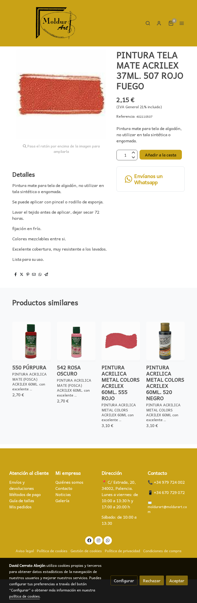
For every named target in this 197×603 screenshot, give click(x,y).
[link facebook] (89, 540)
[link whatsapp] (108, 540)
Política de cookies (52, 550)
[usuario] (159, 23)
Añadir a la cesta (160, 154)
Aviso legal (25, 550)
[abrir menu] (181, 23)
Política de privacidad (122, 550)
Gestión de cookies (86, 550)
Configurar (124, 580)
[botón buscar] (148, 23)
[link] (56, 23)
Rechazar (152, 580)
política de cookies (24, 596)
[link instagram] (98, 540)
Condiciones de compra (162, 550)
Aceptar (176, 580)
